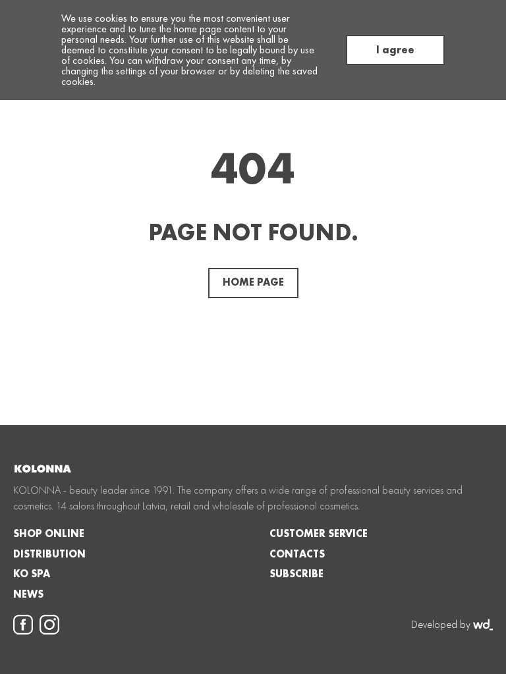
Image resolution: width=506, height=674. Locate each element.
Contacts (297, 554)
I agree (395, 50)
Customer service (318, 533)
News (28, 594)
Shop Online (48, 533)
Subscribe (296, 574)
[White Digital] (483, 625)
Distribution (49, 554)
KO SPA (31, 574)
